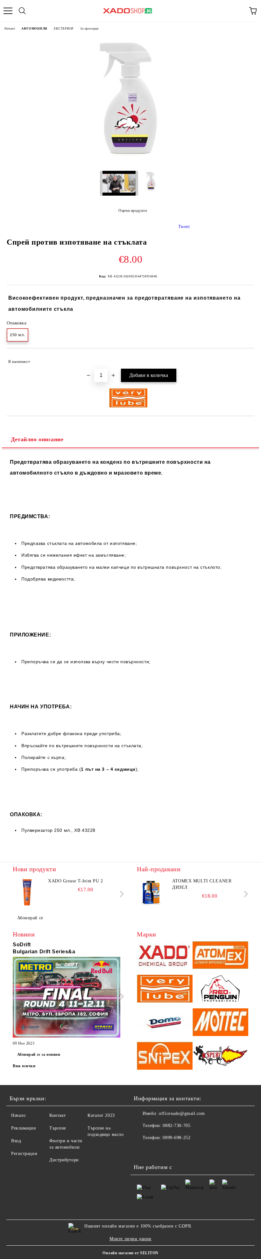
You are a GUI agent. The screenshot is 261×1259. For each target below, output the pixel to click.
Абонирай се (30, 917)
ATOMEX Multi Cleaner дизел (201, 884)
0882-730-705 (176, 1125)
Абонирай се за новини (38, 1054)
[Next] (120, 893)
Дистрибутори (64, 1160)
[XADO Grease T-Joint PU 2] (27, 892)
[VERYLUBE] (165, 990)
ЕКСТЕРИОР (64, 28)
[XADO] (165, 956)
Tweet (184, 226)
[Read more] (66, 998)
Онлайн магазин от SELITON (130, 1253)
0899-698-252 (176, 1137)
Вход (16, 1140)
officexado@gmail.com (182, 1113)
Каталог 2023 (101, 1115)
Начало (9, 28)
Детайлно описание (37, 439)
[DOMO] (165, 1023)
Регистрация (24, 1153)
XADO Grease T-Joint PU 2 (75, 881)
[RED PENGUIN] (220, 990)
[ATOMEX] (220, 956)
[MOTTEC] (220, 1023)
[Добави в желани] (245, 359)
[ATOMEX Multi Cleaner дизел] (151, 892)
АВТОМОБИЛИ (34, 28)
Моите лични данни (130, 1238)
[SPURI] (220, 1057)
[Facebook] (142, 1150)
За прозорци (89, 28)
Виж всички (24, 1066)
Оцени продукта (132, 210)
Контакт (57, 1115)
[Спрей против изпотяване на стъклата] (130, 161)
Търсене (57, 1128)
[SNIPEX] (165, 1057)
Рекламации (23, 1128)
